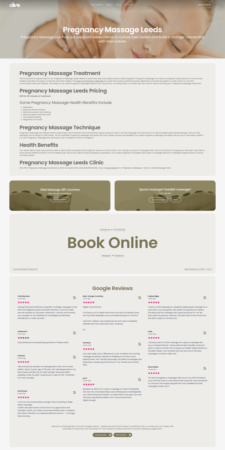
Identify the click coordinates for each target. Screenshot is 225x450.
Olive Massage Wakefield (25, 269)
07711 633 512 (119, 229)
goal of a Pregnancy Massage (89, 81)
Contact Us (105, 229)
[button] (59, 199)
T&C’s (209, 269)
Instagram (106, 255)
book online (111, 168)
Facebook (119, 255)
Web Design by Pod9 (194, 269)
